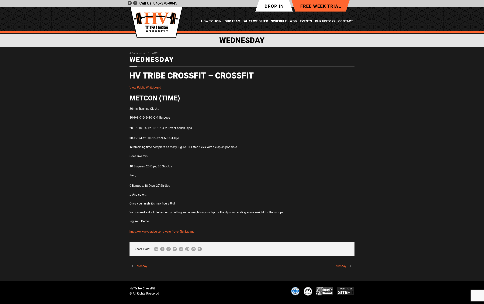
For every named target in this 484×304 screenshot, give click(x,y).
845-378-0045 (165, 3)
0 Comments (137, 53)
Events (306, 21)
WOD (293, 21)
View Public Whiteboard (145, 87)
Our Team (232, 21)
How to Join (211, 21)
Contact (345, 21)
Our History (325, 21)
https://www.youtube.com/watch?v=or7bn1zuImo (162, 231)
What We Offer (256, 21)
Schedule (279, 21)
